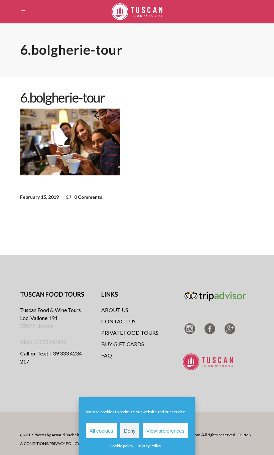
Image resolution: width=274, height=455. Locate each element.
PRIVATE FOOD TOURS (129, 332)
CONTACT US (118, 321)
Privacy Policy (149, 445)
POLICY (73, 443)
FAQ (106, 355)
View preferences (165, 431)
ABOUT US (114, 310)
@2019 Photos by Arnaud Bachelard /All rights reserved (70, 434)
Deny (130, 431)
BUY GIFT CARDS (122, 344)
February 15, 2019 (39, 197)
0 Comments (87, 197)
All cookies (101, 431)
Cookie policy (121, 445)
